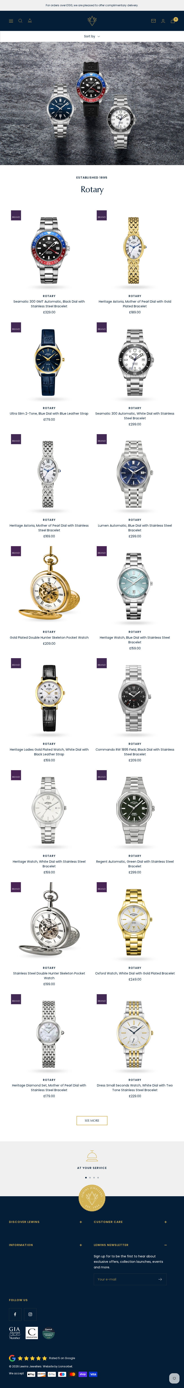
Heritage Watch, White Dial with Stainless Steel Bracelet (49, 864)
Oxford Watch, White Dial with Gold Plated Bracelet (135, 973)
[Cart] (173, 21)
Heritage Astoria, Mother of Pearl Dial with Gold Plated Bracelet (135, 303)
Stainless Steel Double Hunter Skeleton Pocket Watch (49, 975)
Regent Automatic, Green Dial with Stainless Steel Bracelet (135, 864)
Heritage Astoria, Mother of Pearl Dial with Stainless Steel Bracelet (49, 527)
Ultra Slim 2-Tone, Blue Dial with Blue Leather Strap (49, 413)
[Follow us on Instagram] (30, 1314)
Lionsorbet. (65, 1366)
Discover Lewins (24, 1222)
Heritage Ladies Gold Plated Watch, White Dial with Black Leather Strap (49, 752)
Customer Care (108, 1222)
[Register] (160, 1279)
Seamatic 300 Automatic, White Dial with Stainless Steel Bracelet (134, 415)
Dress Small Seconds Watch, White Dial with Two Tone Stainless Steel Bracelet (135, 1087)
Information (21, 1245)
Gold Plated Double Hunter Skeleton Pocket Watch (49, 637)
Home (13, 50)
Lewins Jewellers (31, 1366)
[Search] (20, 21)
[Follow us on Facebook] (15, 1314)
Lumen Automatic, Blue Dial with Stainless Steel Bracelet (135, 527)
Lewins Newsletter (111, 1245)
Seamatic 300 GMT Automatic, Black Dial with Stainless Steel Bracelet (49, 303)
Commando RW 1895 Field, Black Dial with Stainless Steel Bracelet (135, 752)
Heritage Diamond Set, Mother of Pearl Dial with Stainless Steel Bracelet (49, 1087)
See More (92, 1121)
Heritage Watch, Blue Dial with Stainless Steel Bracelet (135, 639)
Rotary (49, 296)
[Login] (163, 21)
